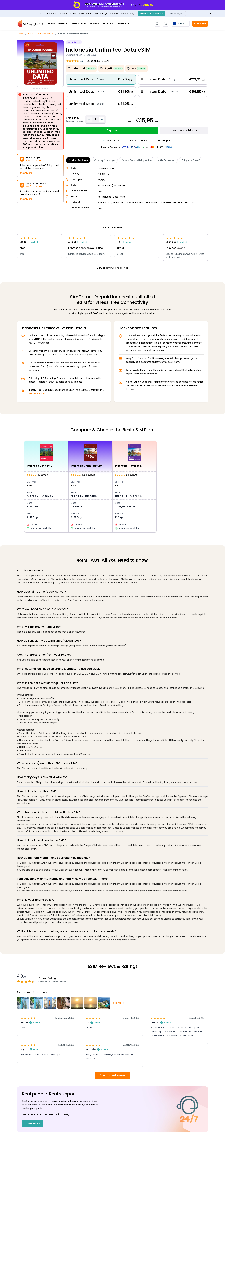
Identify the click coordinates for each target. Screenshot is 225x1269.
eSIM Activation (166, 160)
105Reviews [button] (98, 60)
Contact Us (122, 23)
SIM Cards (77, 23)
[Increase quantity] (101, 119)
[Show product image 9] (45, 88)
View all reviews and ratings (112, 267)
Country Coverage (104, 160)
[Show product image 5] (39, 88)
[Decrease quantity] (89, 119)
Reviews (94, 23)
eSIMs (61, 23)
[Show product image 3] (36, 88)
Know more (26, 172)
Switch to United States (151, 13)
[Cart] (166, 24)
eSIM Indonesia (45, 33)
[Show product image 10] (47, 88)
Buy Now (112, 130)
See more (118, 1002)
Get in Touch (33, 1123)
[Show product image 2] (34, 88)
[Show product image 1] (33, 88)
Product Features (78, 160)
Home (51, 23)
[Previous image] (17, 64)
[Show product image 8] (44, 88)
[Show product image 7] (42, 88)
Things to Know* (191, 160)
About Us (108, 23)
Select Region (176, 13)
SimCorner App (37, 393)
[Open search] (157, 24)
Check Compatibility (182, 130)
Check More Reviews (112, 1075)
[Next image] (63, 64)
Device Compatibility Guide (137, 160)
